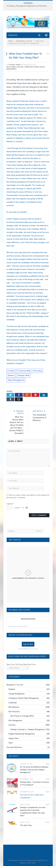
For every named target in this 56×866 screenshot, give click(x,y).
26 (48, 804)
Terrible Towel (22, 128)
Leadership (12, 703)
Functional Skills (24, 371)
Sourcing (11, 725)
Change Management (16, 694)
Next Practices (14, 712)
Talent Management (16, 380)
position (28, 300)
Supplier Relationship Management (21, 734)
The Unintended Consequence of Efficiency (39, 417)
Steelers (11, 375)
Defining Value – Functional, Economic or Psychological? (34, 783)
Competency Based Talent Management (23, 698)
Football (11, 371)
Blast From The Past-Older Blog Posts (21, 664)
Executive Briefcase (14, 747)
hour (40, 192)
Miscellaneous (13, 707)
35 (48, 764)
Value (10, 743)
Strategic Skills (23, 375)
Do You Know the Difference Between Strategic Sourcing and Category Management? (34, 769)
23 (48, 822)
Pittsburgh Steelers (28, 101)
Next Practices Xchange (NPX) (22, 716)
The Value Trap (26, 825)
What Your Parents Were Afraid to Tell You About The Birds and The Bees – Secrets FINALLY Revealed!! (16, 425)
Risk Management (15, 720)
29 (48, 779)
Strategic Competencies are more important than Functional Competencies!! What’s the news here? (32, 811)
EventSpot (11, 626)
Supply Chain (13, 738)
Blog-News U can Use (15, 67)
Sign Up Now (28, 644)
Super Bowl (22, 83)
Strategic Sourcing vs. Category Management (27, 729)
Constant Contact (22, 626)
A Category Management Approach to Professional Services (29, 6)
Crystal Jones (14, 64)
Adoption (11, 689)
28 (48, 792)
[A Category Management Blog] (28, 22)
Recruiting (38, 371)
